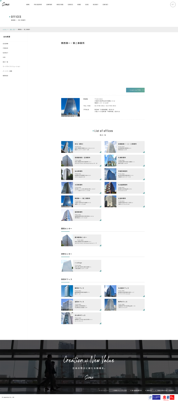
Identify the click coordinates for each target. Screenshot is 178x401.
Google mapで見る (135, 90)
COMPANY (49, 5)
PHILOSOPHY (38, 5)
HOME (28, 5)
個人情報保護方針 (137, 390)
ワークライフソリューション (11, 66)
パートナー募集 (7, 71)
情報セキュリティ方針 (120, 390)
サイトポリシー (105, 390)
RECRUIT (95, 5)
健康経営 (5, 75)
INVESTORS (60, 5)
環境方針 (149, 390)
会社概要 (6, 37)
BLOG (87, 5)
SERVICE (70, 5)
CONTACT (105, 5)
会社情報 (5, 43)
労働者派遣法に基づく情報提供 (165, 390)
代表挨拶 (5, 48)
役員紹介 (5, 53)
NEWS (79, 5)
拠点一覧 (12, 29)
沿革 (4, 57)
